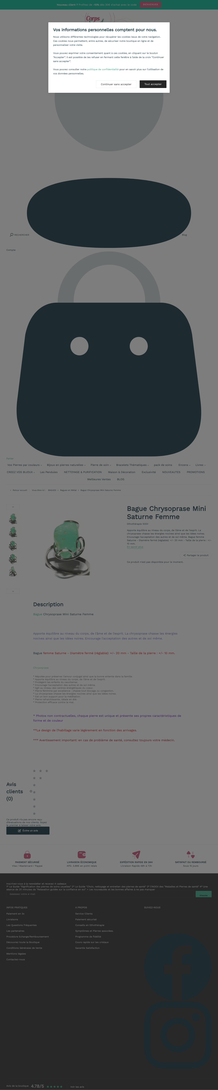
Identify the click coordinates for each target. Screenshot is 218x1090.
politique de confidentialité (103, 69)
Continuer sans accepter (116, 84)
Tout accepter (153, 84)
